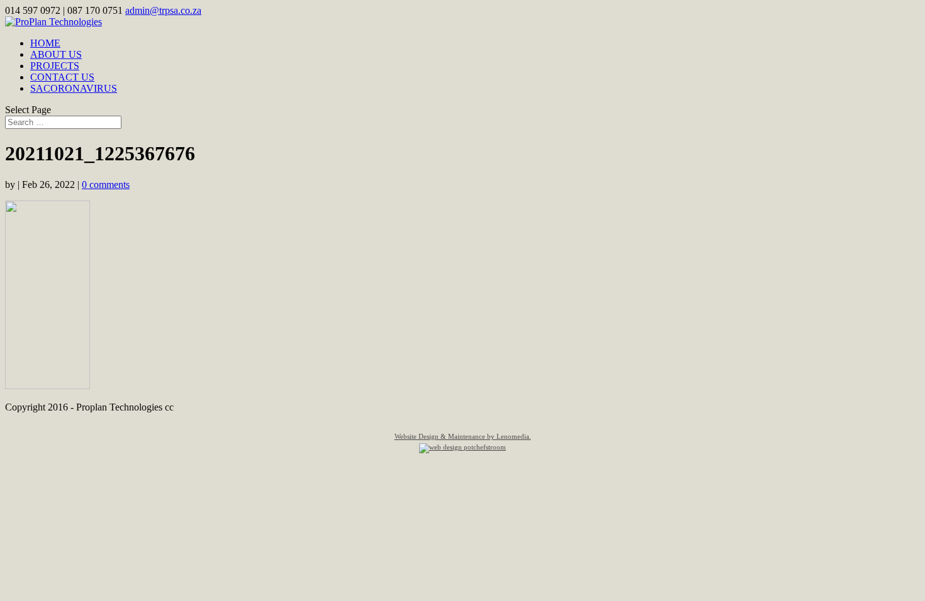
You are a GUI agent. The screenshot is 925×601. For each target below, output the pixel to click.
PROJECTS (54, 65)
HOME (45, 43)
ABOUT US (56, 54)
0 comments (106, 184)
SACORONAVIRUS (73, 88)
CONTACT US (62, 77)
